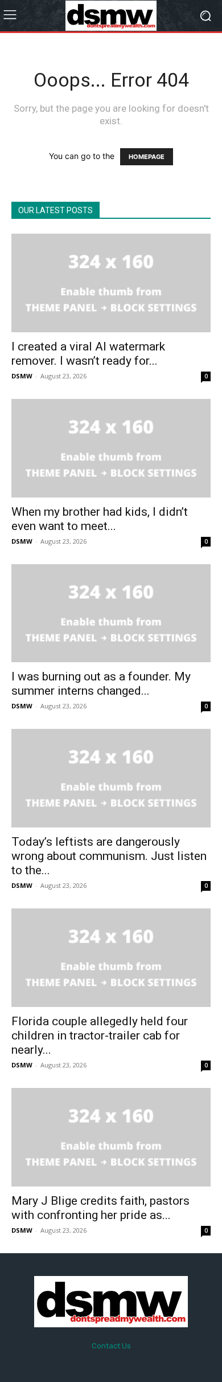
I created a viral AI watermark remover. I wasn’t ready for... (88, 354)
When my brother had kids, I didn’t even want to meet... (99, 519)
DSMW (21, 376)
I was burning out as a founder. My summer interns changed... (101, 684)
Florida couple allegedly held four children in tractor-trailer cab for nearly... (99, 1035)
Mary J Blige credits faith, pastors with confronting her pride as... (100, 1208)
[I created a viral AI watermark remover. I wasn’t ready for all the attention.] (111, 283)
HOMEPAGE (147, 157)
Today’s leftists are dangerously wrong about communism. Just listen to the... (109, 856)
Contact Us (111, 1346)
